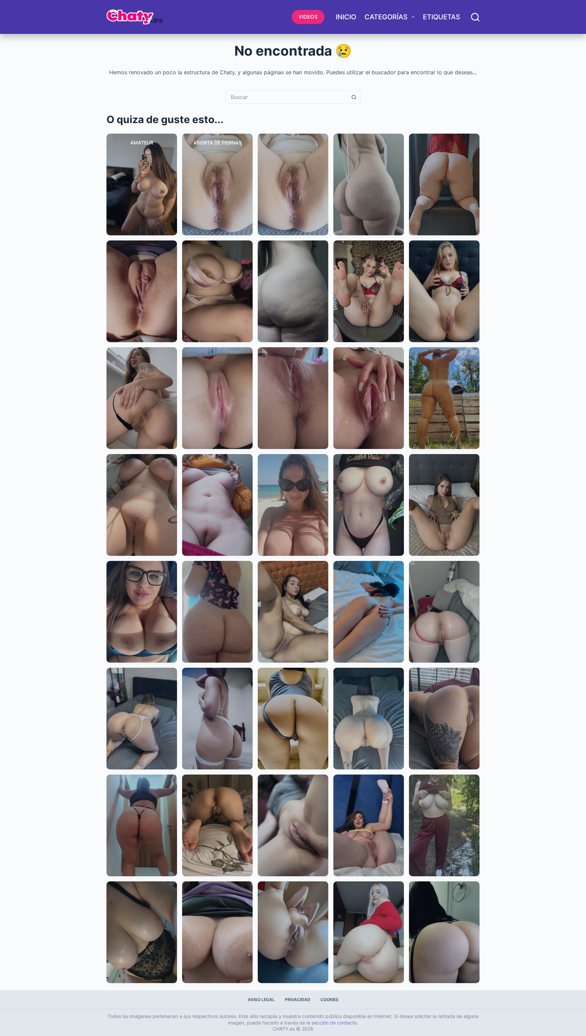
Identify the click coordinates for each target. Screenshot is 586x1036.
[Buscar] (475, 17)
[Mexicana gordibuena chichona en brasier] (217, 291)
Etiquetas (441, 17)
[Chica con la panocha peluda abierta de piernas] (293, 184)
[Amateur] (141, 184)
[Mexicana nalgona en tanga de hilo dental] (141, 825)
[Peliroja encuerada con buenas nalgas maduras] (444, 184)
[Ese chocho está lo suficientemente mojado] (293, 398)
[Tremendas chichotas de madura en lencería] (141, 932)
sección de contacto (334, 1022)
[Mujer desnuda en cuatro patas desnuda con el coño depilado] (444, 612)
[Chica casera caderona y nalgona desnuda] (368, 184)
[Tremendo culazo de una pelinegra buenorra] (444, 932)
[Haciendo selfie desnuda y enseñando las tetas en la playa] (293, 505)
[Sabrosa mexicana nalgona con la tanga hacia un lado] (293, 718)
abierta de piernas (217, 142)
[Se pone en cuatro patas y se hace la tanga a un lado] (141, 718)
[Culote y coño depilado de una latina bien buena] (444, 718)
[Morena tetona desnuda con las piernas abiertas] (293, 612)
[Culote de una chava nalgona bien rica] (293, 291)
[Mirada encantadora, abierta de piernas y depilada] (444, 505)
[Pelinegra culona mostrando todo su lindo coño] (368, 718)
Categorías (386, 17)
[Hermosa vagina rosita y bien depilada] (217, 398)
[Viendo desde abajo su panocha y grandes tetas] (141, 505)
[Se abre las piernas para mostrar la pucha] (368, 825)
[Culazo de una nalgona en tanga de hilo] (217, 612)
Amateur (141, 142)
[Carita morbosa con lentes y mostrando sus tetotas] (141, 612)
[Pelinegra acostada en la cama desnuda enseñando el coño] (368, 612)
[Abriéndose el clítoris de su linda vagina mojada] (368, 398)
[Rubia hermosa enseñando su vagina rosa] (368, 932)
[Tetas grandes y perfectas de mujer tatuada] (368, 505)
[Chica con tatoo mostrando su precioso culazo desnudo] (141, 398)
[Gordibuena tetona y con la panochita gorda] (217, 505)
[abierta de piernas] (217, 184)
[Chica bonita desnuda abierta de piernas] (444, 291)
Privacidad (297, 999)
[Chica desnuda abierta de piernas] (293, 932)
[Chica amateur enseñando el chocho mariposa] (217, 825)
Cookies (329, 999)
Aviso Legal (261, 999)
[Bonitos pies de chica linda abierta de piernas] (368, 291)
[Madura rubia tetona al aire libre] (444, 825)
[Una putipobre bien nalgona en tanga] (217, 718)
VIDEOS (308, 17)
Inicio (346, 17)
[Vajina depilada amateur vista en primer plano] (141, 291)
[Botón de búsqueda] (354, 97)
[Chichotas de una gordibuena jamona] (217, 932)
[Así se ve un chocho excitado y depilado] (293, 825)
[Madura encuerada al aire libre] (444, 398)
